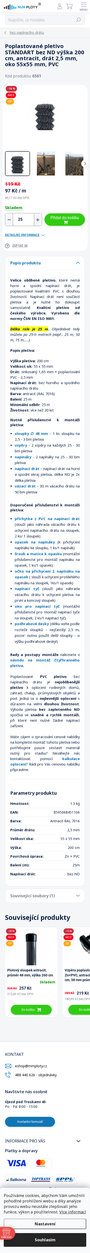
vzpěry (21, 445)
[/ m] (23, 219)
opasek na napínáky (35, 541)
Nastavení (45, 1224)
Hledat (78, 20)
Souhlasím (45, 1240)
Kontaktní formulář (30, 1122)
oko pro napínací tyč (37, 606)
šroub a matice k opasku (38, 553)
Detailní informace (22, 235)
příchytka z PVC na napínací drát (47, 518)
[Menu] (84, 6)
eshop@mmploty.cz (31, 1066)
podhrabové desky (32, 623)
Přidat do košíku (64, 217)
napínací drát (27, 468)
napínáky (23, 456)
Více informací (72, 1212)
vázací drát (25, 485)
